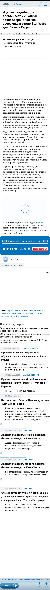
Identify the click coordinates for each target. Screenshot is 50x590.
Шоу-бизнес (22, 316)
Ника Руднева (16, 259)
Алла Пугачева (16, 313)
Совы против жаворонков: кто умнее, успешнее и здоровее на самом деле (24, 329)
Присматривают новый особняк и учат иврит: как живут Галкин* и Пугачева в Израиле (23, 383)
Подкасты (39, 586)
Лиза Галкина (29, 310)
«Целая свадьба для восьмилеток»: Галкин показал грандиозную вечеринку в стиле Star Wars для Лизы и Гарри (24, 19)
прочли (39, 222)
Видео (40, 313)
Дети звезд (30, 313)
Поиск (40, 4)
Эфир (46, 586)
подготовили (20, 230)
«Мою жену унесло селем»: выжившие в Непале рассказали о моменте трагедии (24, 335)
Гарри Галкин (14, 310)
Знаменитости (7, 316)
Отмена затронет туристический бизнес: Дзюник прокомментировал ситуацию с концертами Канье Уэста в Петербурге (24, 496)
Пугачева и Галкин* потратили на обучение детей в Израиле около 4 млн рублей (23, 356)
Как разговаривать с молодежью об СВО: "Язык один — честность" (24, 341)
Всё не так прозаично (11, 579)
